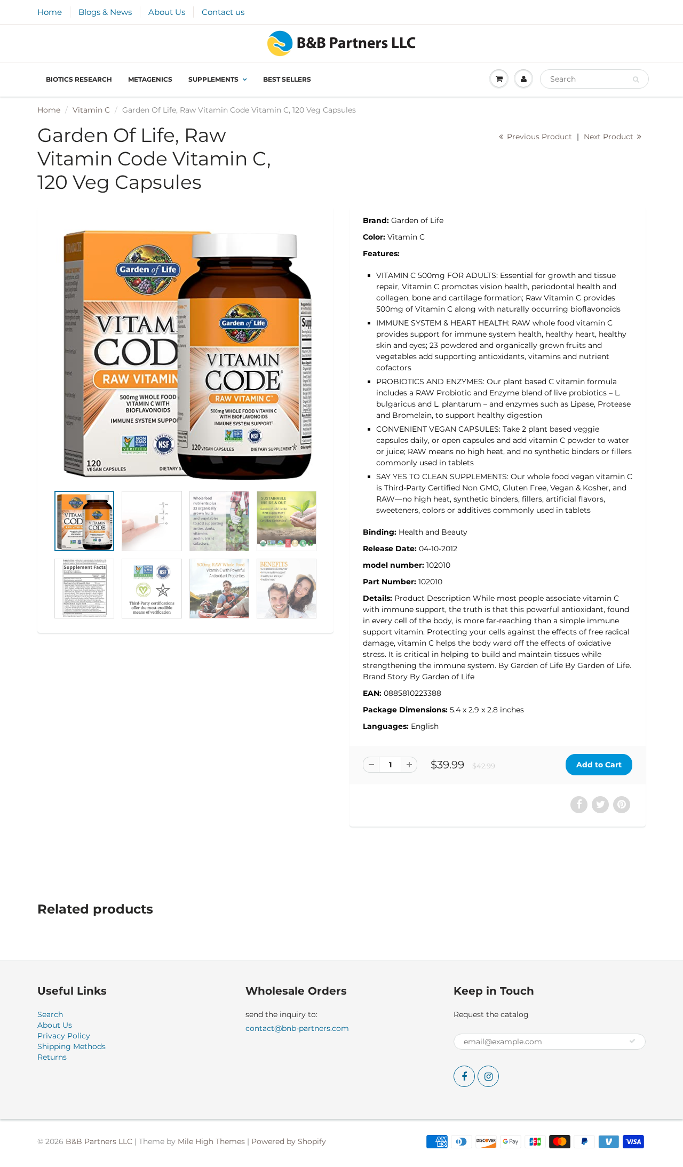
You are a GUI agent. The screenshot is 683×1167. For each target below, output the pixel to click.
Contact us (223, 12)
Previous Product (538, 136)
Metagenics (150, 79)
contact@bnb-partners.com (297, 1028)
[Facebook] (464, 1076)
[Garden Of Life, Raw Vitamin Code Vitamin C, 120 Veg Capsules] (185, 351)
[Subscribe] (632, 1041)
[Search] (635, 79)
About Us (166, 12)
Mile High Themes (211, 1141)
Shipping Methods (71, 1046)
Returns (52, 1057)
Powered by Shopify (288, 1141)
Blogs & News (105, 12)
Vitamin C (91, 110)
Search (50, 1014)
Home (49, 12)
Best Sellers (287, 79)
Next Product (610, 136)
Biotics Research (79, 79)
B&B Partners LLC (99, 1141)
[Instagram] (488, 1076)
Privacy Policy (63, 1036)
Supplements (213, 79)
